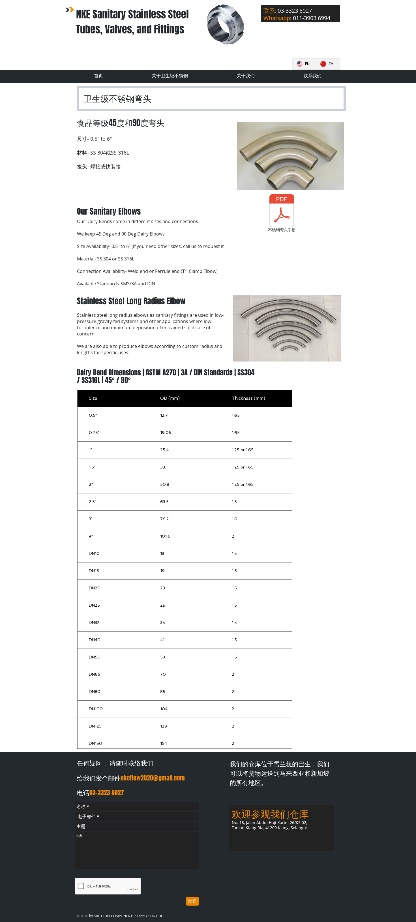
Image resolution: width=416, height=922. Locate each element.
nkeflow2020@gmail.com (153, 777)
